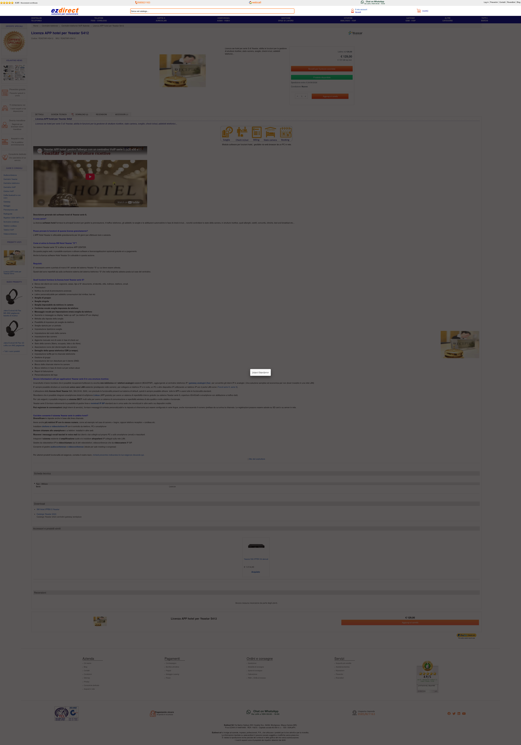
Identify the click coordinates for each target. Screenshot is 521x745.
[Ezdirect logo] (65, 11)
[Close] (270, 369)
